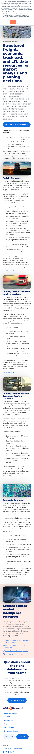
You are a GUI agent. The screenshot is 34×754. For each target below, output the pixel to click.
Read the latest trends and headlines (15, 647)
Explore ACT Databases (15, 124)
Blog (5, 724)
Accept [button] (13, 22)
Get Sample (7, 270)
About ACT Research (11, 713)
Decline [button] (21, 22)
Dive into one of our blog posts (16, 651)
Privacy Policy (7, 748)
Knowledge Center (11, 731)
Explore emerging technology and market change (17, 641)
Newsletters (8, 720)
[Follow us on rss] (14, 752)
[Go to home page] (13, 708)
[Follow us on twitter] (8, 752)
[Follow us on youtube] (6, 752)
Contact (7, 717)
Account (22, 736)
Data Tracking (9, 727)
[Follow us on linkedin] (3, 752)
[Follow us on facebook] (11, 752)
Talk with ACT (16, 700)
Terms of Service (18, 748)
